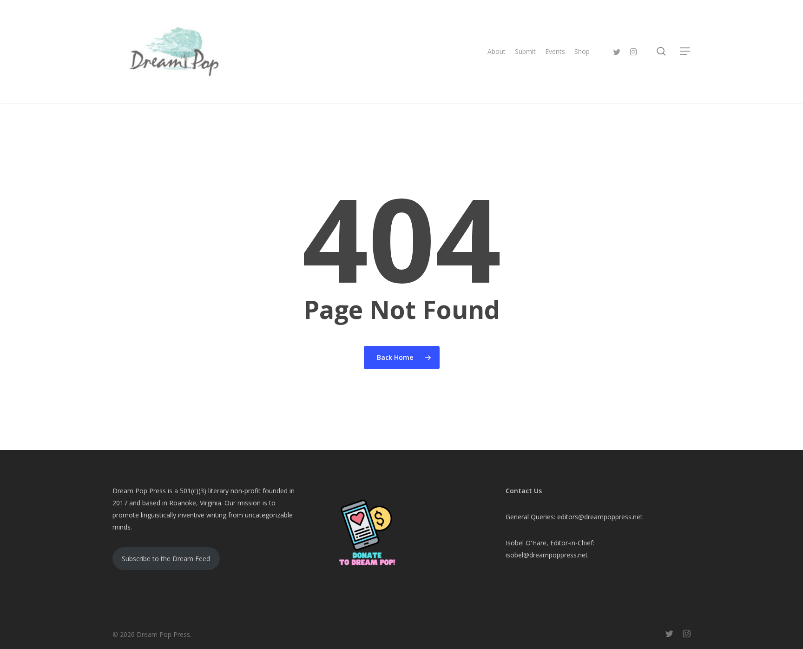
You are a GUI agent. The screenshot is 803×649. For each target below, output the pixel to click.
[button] (685, 51)
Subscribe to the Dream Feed (166, 558)
